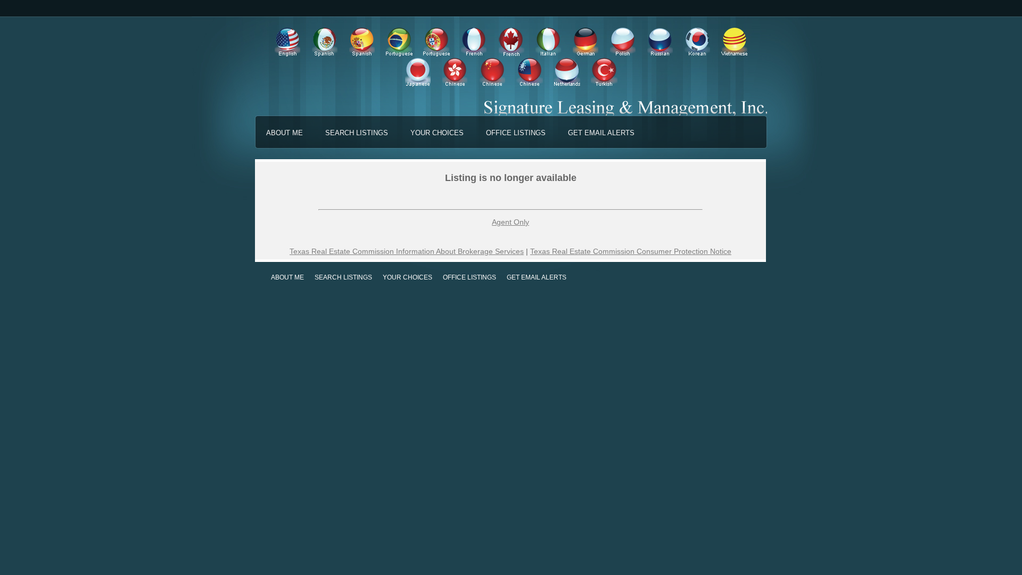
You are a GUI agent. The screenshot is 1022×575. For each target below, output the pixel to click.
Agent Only (510, 222)
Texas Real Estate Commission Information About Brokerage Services (407, 251)
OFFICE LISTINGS (516, 133)
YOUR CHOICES (437, 133)
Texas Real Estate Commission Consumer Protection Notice (630, 251)
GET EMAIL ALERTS (601, 133)
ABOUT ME (284, 133)
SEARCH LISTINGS (356, 133)
